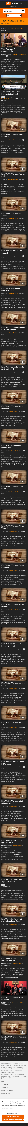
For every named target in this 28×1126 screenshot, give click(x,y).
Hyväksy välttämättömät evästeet (13, 1119)
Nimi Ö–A (4, 30)
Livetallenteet (9, 98)
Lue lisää (11, 1108)
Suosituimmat (16, 28)
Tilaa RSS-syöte (5, 1087)
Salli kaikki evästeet (13, 1116)
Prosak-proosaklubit (22, 54)
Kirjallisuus (15, 54)
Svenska (12, 6)
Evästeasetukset (13, 1113)
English (16, 6)
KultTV (16, 139)
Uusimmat (9, 28)
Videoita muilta (11, 139)
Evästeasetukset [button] (5, 1093)
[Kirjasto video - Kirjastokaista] (8, 3)
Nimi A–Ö (23, 28)
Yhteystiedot (4, 1084)
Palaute (3, 1081)
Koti (2, 23)
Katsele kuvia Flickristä (7, 1090)
